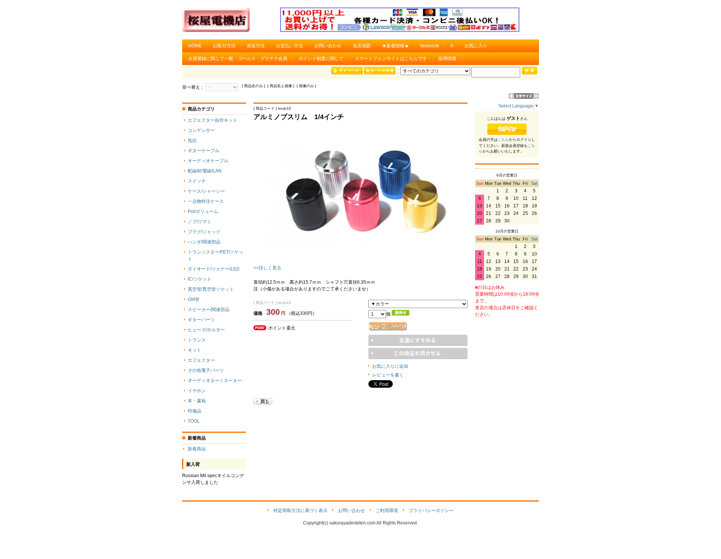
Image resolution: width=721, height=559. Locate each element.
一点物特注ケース (206, 201)
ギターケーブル (203, 150)
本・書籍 (197, 400)
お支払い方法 (289, 45)
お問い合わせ (327, 45)
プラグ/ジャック (204, 231)
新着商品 (197, 449)
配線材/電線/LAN (205, 171)
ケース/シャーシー (206, 191)
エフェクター (201, 360)
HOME (195, 45)
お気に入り (476, 45)
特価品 (194, 411)
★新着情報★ (395, 45)
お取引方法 (224, 45)
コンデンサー (201, 130)
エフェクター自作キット (212, 120)
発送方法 (256, 45)
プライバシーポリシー (431, 510)
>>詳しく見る (267, 267)
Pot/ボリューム (203, 211)
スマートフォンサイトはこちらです (391, 58)
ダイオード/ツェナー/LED (214, 269)
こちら (503, 139)
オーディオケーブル (208, 160)
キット (194, 350)
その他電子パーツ (206, 370)
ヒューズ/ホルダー (206, 329)
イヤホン (197, 390)
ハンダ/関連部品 (204, 242)
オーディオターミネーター (215, 380)
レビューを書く (388, 375)
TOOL (194, 421)
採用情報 (447, 58)
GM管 (193, 299)
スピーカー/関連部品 (208, 309)
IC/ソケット (199, 279)
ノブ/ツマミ (199, 221)
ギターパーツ (201, 319)
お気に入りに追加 (390, 366)
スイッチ (197, 181)
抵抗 (192, 140)
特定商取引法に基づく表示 (300, 510)
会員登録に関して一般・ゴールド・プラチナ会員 (237, 58)
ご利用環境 (387, 510)
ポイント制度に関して (321, 58)
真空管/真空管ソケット (211, 289)
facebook (429, 45)
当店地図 (362, 45)
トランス (197, 340)
